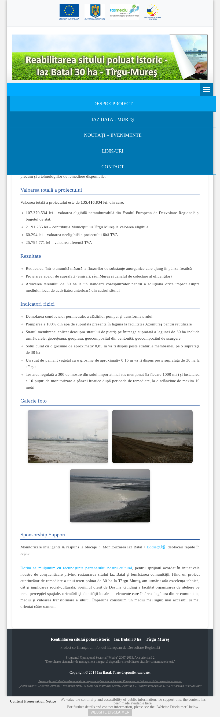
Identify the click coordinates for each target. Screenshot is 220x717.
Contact (112, 166)
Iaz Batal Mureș (112, 119)
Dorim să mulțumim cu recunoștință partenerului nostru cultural (76, 568)
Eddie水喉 (156, 547)
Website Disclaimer (110, 712)
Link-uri (112, 151)
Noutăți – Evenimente (113, 135)
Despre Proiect (113, 103)
